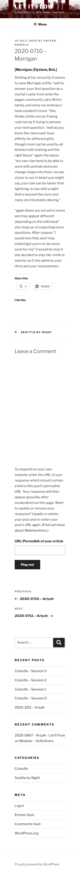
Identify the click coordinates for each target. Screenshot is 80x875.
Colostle (21, 769)
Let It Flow (34, 6)
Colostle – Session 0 (31, 698)
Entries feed (24, 815)
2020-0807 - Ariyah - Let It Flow (40, 735)
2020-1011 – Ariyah (30, 707)
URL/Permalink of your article (39, 541)
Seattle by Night (36, 332)
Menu (42, 24)
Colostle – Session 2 (30, 680)
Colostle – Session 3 (31, 671)
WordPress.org (26, 833)
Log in (19, 806)
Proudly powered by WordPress (37, 864)
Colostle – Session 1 (30, 689)
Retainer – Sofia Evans (36, 741)
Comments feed (27, 824)
